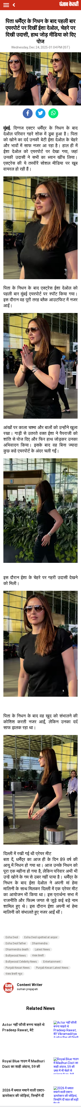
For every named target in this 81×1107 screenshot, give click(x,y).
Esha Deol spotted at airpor (40, 937)
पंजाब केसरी (38, 955)
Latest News (42, 949)
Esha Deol (12, 937)
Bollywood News (16, 955)
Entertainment (52, 961)
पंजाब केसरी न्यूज (14, 973)
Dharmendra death (17, 949)
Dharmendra (39, 943)
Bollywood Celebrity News (21, 961)
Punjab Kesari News (18, 967)
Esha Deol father (16, 943)
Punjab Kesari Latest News (52, 967)
